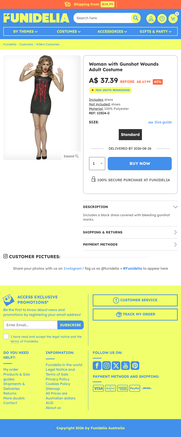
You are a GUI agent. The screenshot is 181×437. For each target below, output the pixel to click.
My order (10, 369)
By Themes (23, 31)
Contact (10, 403)
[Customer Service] (162, 18)
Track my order (138, 314)
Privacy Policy (57, 379)
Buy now (140, 163)
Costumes (67, 31)
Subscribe (70, 325)
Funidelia (9, 44)
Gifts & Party (154, 31)
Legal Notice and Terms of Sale (60, 371)
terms (15, 341)
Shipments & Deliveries (14, 386)
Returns (10, 393)
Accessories (110, 31)
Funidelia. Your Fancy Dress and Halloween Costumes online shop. (36, 18)
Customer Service (138, 300)
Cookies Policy (58, 384)
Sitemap (53, 388)
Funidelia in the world (64, 365)
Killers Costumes (47, 44)
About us (53, 407)
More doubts (14, 398)
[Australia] (97, 366)
